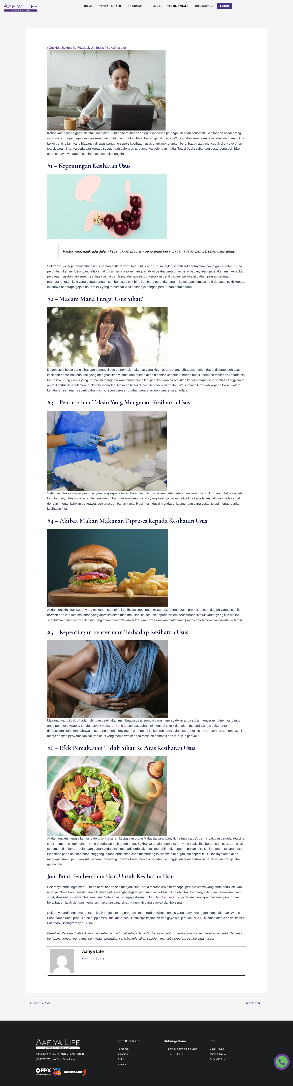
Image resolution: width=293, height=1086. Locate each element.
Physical (83, 47)
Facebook (54, 923)
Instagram (70, 923)
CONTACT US (204, 5)
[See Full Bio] (103, 959)
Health (70, 47)
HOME (88, 5)
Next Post (255, 1003)
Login (224, 5)
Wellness (97, 47)
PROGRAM (135, 5)
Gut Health (56, 47)
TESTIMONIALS (177, 5)
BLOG (157, 5)
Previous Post (38, 1003)
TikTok (88, 923)
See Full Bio (91, 959)
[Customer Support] (281, 1062)
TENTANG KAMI (110, 5)
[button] (137, 6)
